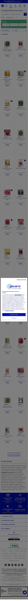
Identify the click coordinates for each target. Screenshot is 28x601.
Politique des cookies (9, 310)
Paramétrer (14, 318)
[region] (14, 300)
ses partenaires (18, 294)
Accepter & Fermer (14, 314)
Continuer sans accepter (21, 279)
